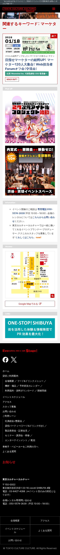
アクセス (7, 401)
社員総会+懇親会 (13, 421)
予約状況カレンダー (30, 385)
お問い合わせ (9, 411)
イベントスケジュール (14, 397)
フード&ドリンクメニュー (30, 381)
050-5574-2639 (18, 503)
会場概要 (9, 381)
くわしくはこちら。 (25, 237)
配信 (33, 440)
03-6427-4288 (17, 491)
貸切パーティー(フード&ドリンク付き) (24, 425)
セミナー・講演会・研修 (17, 435)
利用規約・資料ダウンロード (19, 390)
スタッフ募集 (9, 406)
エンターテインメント (16, 440)
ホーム (6, 371)
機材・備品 (10, 385)
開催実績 (41, 390)
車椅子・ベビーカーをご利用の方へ (20, 446)
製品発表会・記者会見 (16, 430)
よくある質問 (9, 451)
